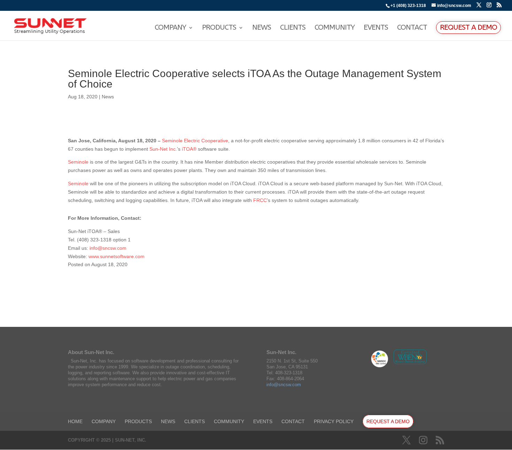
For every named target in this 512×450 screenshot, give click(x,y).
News (261, 28)
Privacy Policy (334, 421)
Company (170, 28)
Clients (292, 28)
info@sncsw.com (108, 248)
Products (219, 28)
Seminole (78, 162)
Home (75, 421)
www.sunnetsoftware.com (117, 256)
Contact (412, 28)
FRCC (260, 200)
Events (376, 28)
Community (335, 28)
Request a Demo (468, 27)
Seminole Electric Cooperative (195, 140)
